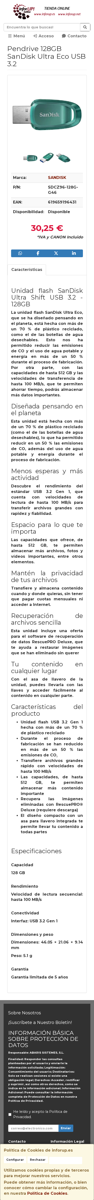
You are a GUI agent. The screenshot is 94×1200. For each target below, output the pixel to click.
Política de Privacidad (25, 1100)
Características (26, 269)
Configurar (15, 1159)
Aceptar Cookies (65, 1160)
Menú (18, 36)
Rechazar (38, 1159)
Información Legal (67, 1141)
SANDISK (57, 177)
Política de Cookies (47, 1193)
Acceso (45, 36)
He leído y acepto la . (40, 1114)
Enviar (66, 1128)
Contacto (76, 36)
